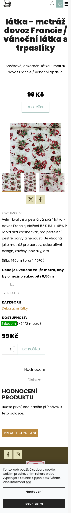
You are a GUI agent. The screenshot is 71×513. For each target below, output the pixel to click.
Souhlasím (34, 504)
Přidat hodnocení (20, 432)
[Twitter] (30, 199)
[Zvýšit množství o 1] (14, 346)
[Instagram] (17, 454)
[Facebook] (40, 199)
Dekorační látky (15, 308)
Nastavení (34, 491)
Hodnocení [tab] (34, 369)
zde (28, 482)
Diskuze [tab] (34, 380)
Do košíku (35, 107)
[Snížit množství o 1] (14, 352)
